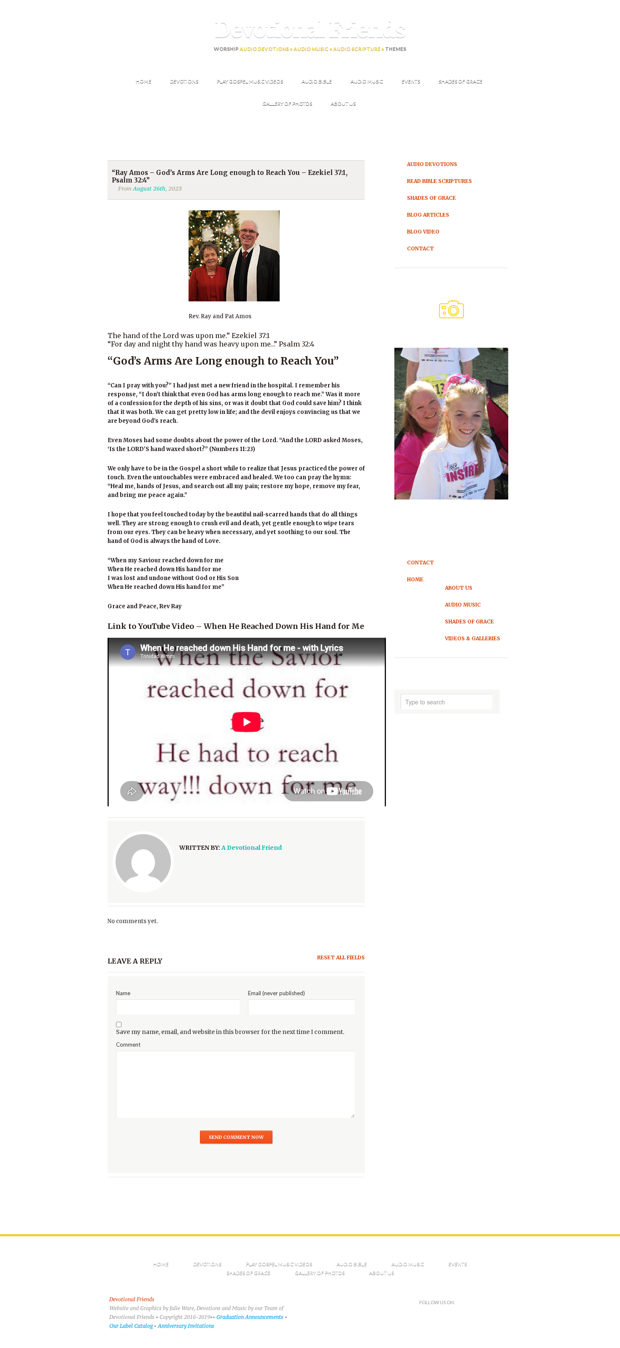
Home (161, 1264)
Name (123, 993)
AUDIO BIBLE (352, 1264)
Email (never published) (276, 993)
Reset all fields (341, 957)
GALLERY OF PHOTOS (320, 1273)
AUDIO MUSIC (407, 1264)
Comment (128, 1044)
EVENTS (457, 1264)
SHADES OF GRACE (248, 1273)
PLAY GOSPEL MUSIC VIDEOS (279, 1264)
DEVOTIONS (207, 1264)
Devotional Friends (310, 29)
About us (381, 1273)
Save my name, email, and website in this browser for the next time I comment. (230, 1032)
